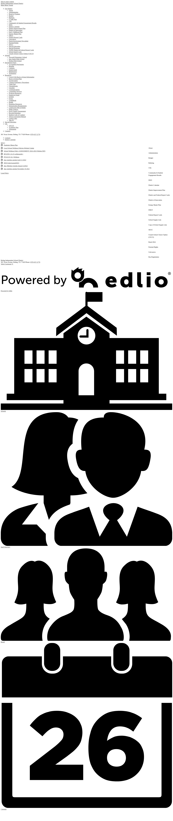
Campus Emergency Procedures (19, 82)
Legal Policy (5, 173)
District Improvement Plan (17, 28)
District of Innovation (15, 30)
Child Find (12, 84)
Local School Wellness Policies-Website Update (19, 148)
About (11, 10)
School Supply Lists (15, 52)
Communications (14, 90)
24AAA (11, 126)
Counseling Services (15, 91)
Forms (11, 99)
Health (11, 102)
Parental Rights (13, 43)
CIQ (10, 21)
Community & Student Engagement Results (22, 23)
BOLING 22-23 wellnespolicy (13, 154)
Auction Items (13, 81)
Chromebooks (13, 86)
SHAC (11, 45)
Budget (11, 16)
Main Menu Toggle (7, 5)
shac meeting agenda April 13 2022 (15, 160)
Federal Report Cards (15, 37)
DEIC (11, 25)
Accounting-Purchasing (16, 64)
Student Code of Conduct (17, 115)
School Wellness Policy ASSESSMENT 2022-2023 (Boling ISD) (24, 151)
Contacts (7, 138)
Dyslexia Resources (15, 93)
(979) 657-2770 (35, 134)
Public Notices (13, 109)
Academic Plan (13, 127)
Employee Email (14, 95)
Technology (12, 73)
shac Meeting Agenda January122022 (16, 166)
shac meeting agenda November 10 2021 (17, 169)
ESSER (11, 97)
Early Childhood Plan (16, 32)
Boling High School (15, 61)
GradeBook (12, 100)
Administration (13, 12)
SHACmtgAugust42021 (11, 163)
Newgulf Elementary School (18, 57)
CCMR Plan (13, 19)
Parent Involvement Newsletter (18, 41)
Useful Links (13, 118)
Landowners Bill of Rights (17, 108)
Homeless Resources (15, 104)
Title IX (11, 120)
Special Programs (14, 48)
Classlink (12, 88)
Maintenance (13, 72)
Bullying (11, 18)
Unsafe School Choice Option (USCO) (21, 54)
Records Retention (15, 113)
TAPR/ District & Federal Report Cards (21, 50)
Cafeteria (12, 68)
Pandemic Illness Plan (11, 145)
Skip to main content (7, 2)
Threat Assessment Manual (17, 117)
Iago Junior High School (16, 59)
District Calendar (14, 27)
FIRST (11, 36)
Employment (13, 70)
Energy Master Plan (15, 34)
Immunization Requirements (18, 106)
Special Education (14, 46)
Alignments (12, 129)
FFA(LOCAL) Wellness (11, 157)
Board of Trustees (14, 14)
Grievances (12, 39)
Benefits (11, 66)
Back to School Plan (15, 79)
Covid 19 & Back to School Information (21, 77)
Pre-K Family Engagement (17, 111)
